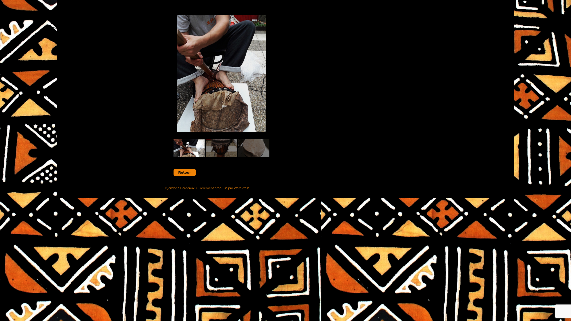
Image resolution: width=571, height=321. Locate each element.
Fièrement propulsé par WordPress (224, 188)
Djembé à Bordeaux (179, 188)
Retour (184, 172)
